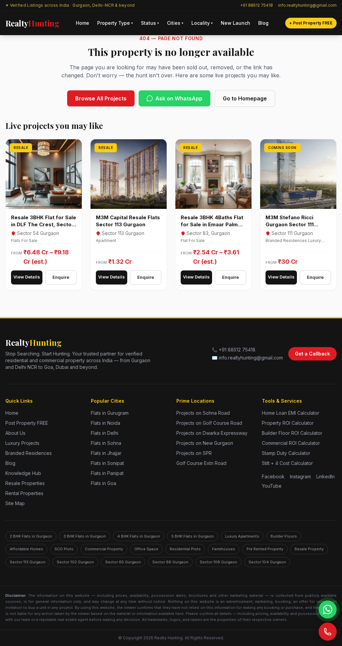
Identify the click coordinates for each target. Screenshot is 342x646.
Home (82, 23)
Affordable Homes (26, 549)
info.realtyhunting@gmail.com (307, 5)
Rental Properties (24, 493)
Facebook (273, 476)
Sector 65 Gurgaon (123, 562)
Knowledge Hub (23, 473)
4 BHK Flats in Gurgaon (138, 536)
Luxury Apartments (242, 536)
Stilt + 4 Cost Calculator (287, 463)
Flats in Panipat (107, 473)
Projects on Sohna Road (203, 413)
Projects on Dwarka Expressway (211, 433)
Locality (202, 23)
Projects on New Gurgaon (204, 443)
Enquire (60, 277)
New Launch (235, 23)
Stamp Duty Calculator (286, 453)
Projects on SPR (194, 453)
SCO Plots (63, 549)
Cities (175, 23)
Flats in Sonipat (107, 463)
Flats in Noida (105, 423)
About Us (15, 433)
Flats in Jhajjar (106, 453)
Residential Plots (185, 549)
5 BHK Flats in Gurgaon (192, 536)
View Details (26, 276)
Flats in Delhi (104, 433)
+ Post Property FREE (311, 22)
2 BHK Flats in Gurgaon (31, 536)
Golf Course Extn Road (201, 463)
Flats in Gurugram (110, 413)
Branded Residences (28, 453)
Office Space (146, 549)
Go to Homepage (245, 98)
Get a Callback (312, 353)
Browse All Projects (101, 98)
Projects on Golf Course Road (209, 423)
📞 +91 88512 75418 (233, 349)
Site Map (15, 503)
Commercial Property (104, 549)
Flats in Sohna (106, 443)
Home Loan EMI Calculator (290, 413)
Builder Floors (284, 536)
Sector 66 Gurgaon (170, 562)
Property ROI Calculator (288, 423)
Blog (263, 23)
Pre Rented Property (264, 549)
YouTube (272, 486)
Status (150, 23)
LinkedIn (325, 476)
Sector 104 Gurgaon (267, 562)
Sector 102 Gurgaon (75, 562)
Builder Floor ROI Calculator (292, 433)
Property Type (115, 23)
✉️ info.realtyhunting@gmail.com (247, 357)
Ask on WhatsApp (178, 98)
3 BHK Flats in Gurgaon (84, 536)
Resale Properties (25, 483)
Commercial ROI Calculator (291, 443)
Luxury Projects (22, 443)
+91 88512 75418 (256, 5)
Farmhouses (223, 549)
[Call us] (328, 632)
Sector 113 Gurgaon (27, 562)
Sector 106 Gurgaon (218, 562)
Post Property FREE (26, 423)
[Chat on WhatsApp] (328, 609)
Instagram (300, 476)
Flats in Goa (103, 483)
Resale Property (309, 549)
